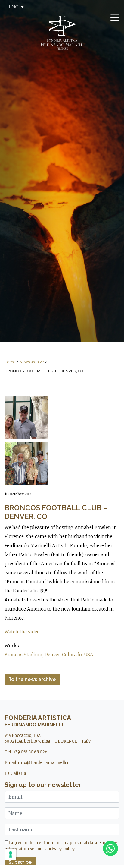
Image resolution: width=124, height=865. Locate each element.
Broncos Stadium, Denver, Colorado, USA (49, 655)
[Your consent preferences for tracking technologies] (10, 854)
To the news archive (32, 679)
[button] (13, 7)
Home (10, 362)
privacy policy (61, 848)
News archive (32, 362)
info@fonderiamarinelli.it (44, 762)
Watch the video (22, 632)
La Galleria (15, 773)
